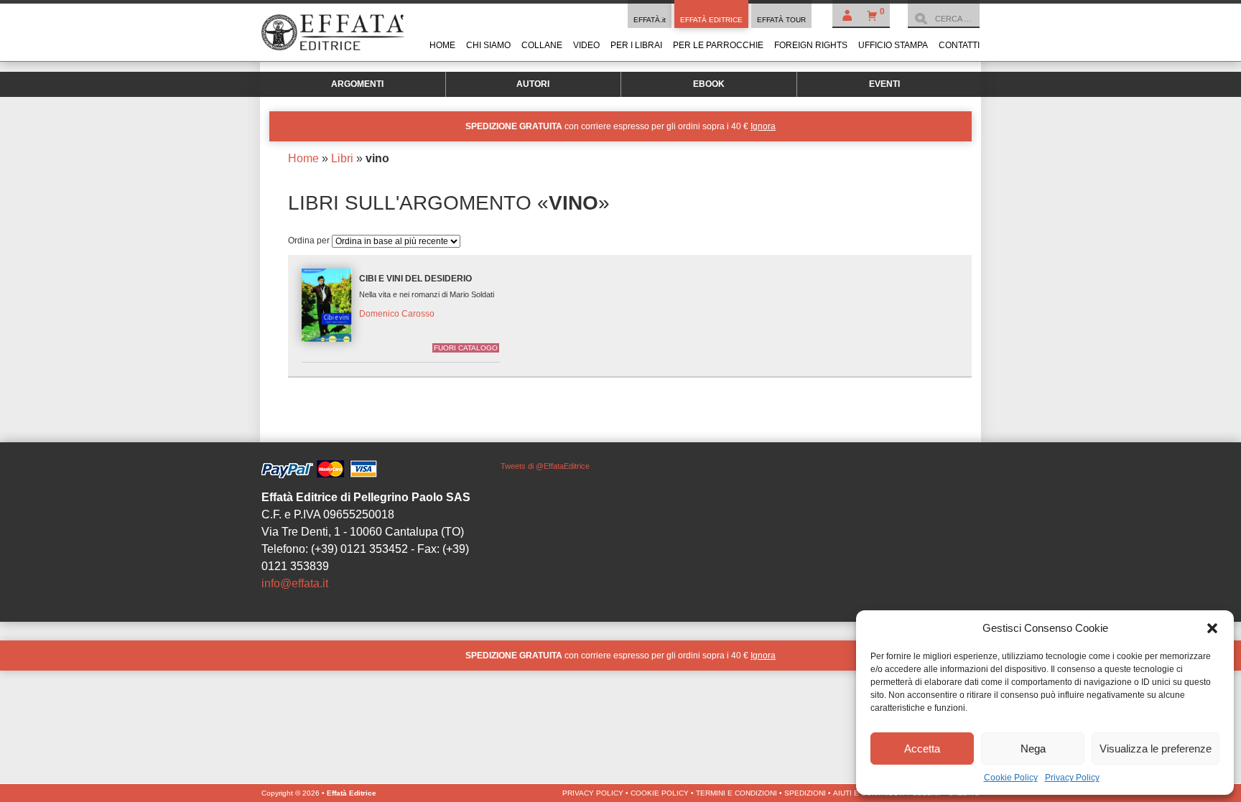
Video (586, 45)
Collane (541, 45)
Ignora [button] (763, 126)
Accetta (922, 748)
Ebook (709, 84)
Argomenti (357, 84)
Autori (532, 84)
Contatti (959, 45)
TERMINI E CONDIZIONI (736, 793)
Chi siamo (488, 45)
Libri (342, 158)
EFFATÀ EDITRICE (711, 20)
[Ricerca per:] (944, 19)
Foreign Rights (810, 45)
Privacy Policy (1072, 778)
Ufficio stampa (893, 45)
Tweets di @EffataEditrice (545, 466)
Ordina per (310, 241)
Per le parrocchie (718, 45)
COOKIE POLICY (660, 793)
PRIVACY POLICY (592, 793)
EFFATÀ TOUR (781, 20)
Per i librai (636, 45)
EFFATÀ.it (649, 20)
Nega (1033, 748)
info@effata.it (294, 583)
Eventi (884, 84)
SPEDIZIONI (805, 793)
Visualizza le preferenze (1156, 748)
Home (442, 45)
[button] (1212, 628)
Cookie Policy (1011, 778)
